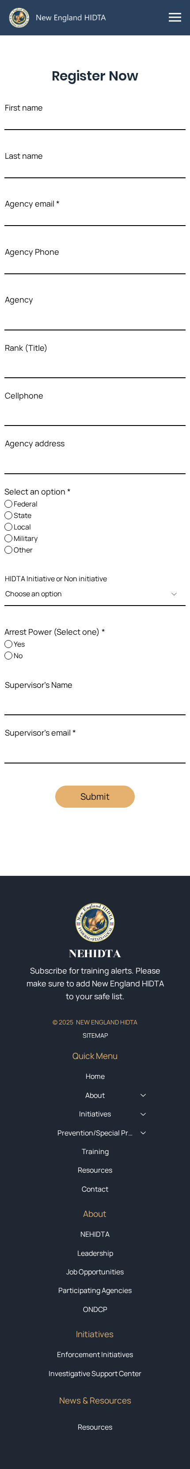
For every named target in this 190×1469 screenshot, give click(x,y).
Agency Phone (32, 252)
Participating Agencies (95, 1290)
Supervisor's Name (38, 685)
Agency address (35, 443)
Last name (24, 156)
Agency (19, 299)
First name (24, 107)
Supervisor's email (38, 732)
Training (95, 1151)
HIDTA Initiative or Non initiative (56, 578)
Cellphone (24, 395)
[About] (144, 1095)
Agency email (29, 203)
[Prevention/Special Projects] (144, 1133)
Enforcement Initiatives (95, 1354)
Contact (95, 1189)
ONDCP (95, 1309)
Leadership (95, 1253)
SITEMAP (95, 1035)
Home (95, 1076)
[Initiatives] (144, 1114)
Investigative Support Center (95, 1373)
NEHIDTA (95, 1234)
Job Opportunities (95, 1272)
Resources (95, 1427)
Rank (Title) (26, 348)
